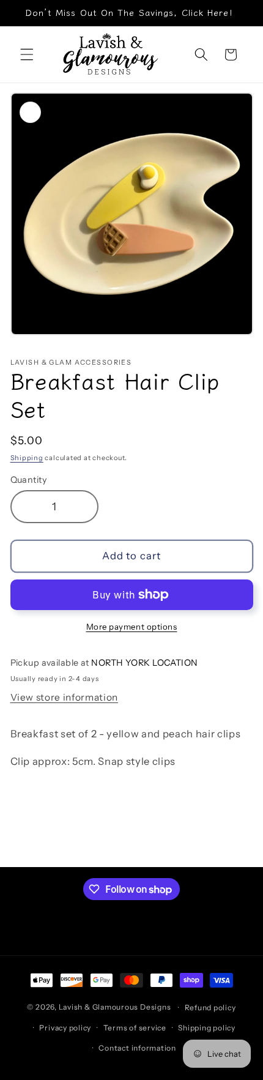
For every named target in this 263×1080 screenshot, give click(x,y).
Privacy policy (65, 1027)
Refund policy (210, 1007)
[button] (27, 54)
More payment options (131, 626)
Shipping (26, 457)
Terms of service (134, 1027)
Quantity (28, 479)
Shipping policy (206, 1027)
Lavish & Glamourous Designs (115, 1007)
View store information (64, 697)
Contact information (137, 1047)
